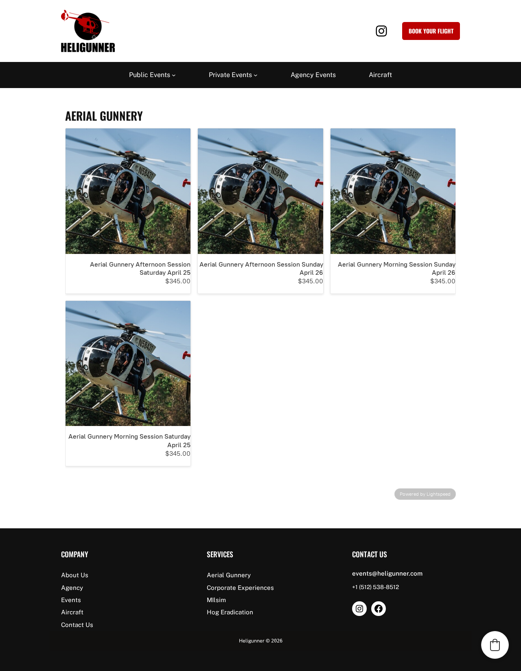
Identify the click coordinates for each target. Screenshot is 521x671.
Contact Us (77, 624)
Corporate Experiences (240, 587)
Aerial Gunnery (229, 575)
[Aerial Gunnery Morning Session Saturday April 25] (128, 363)
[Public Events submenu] (174, 75)
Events (71, 599)
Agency (72, 587)
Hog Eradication (230, 612)
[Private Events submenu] (256, 75)
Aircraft (72, 612)
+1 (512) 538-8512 (375, 587)
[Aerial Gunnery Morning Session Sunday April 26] (393, 191)
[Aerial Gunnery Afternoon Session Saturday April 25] (128, 191)
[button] (495, 645)
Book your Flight (431, 30)
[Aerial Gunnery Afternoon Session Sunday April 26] (260, 191)
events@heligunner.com (387, 573)
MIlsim (216, 599)
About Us (74, 575)
